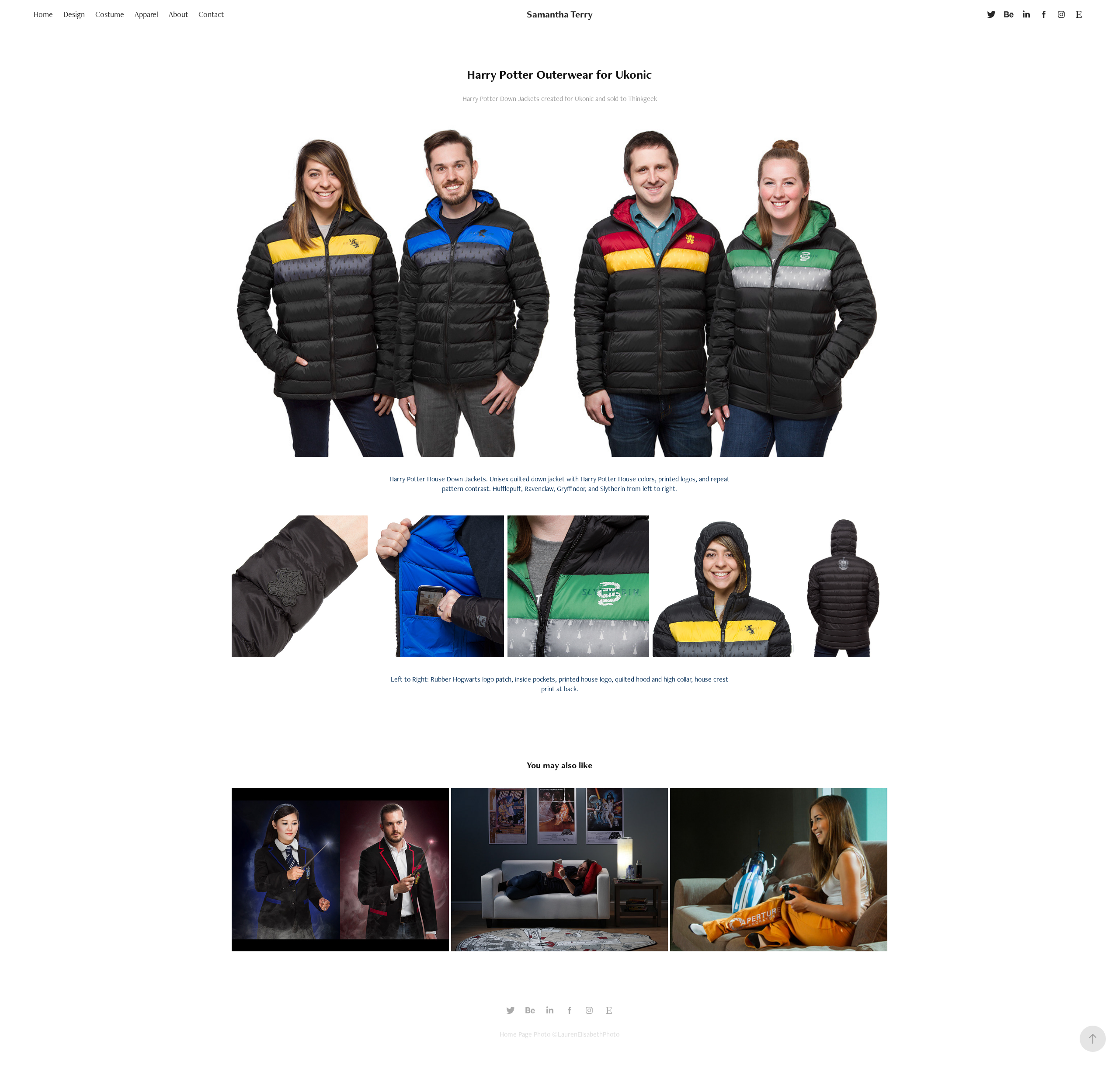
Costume (109, 14)
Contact (211, 14)
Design (74, 14)
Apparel (146, 14)
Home (43, 14)
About (178, 14)
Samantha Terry (560, 14)
